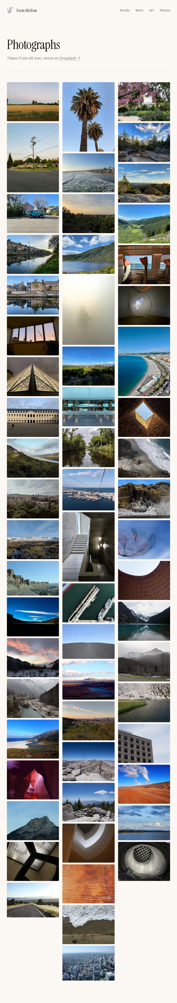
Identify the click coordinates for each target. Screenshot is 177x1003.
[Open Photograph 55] (33, 861)
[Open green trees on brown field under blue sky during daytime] (144, 183)
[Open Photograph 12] (144, 223)
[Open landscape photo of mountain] (88, 761)
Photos (165, 10)
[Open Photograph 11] (88, 254)
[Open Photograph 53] (88, 883)
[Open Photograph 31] (33, 539)
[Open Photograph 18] (144, 305)
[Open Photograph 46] (33, 739)
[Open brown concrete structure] (144, 417)
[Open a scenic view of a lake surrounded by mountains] (33, 458)
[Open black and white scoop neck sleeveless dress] (144, 580)
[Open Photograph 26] (88, 489)
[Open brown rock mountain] (144, 498)
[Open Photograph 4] (33, 157)
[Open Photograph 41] (88, 720)
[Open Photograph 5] (88, 172)
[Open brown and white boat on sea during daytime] (144, 264)
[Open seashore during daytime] (144, 458)
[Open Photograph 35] (88, 641)
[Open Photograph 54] (144, 822)
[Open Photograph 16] (33, 335)
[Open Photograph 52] (33, 820)
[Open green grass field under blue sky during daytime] (88, 366)
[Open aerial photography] (88, 602)
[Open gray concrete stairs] (88, 547)
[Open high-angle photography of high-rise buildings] (33, 498)
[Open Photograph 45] (144, 702)
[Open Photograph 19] (33, 376)
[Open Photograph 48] (144, 743)
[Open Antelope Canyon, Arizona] (33, 779)
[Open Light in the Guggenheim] (88, 843)
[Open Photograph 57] (144, 861)
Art (151, 10)
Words (125, 10)
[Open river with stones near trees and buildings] (33, 698)
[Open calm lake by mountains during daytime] (144, 621)
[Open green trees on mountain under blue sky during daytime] (144, 142)
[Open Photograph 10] (33, 254)
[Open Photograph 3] (144, 101)
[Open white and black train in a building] (88, 406)
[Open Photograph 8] (88, 213)
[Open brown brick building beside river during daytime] (33, 295)
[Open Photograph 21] (144, 361)
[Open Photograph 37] (33, 616)
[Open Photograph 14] (88, 310)
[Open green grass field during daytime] (33, 101)
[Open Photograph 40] (33, 657)
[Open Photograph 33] (144, 539)
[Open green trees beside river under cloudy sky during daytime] (88, 447)
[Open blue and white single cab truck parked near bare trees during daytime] (33, 213)
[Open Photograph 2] (88, 117)
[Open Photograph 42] (144, 661)
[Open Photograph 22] (33, 417)
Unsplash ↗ (70, 58)
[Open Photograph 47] (88, 802)
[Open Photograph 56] (88, 924)
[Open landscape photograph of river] (88, 680)
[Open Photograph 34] (33, 578)
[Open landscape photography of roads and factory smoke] (144, 784)
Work (139, 10)
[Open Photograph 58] (33, 900)
